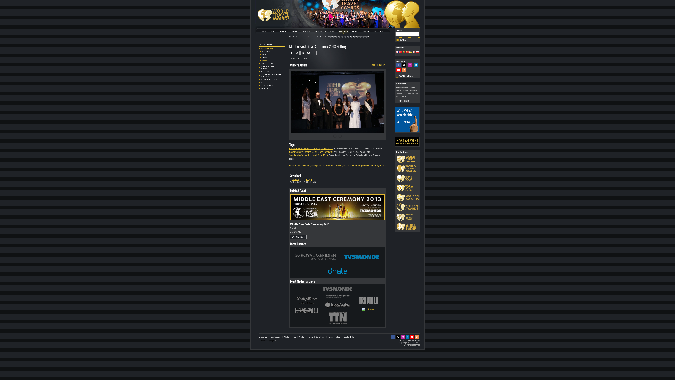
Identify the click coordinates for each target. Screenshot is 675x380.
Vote (273, 31)
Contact (378, 31)
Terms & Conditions (316, 337)
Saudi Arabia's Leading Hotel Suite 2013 (308, 155)
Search (264, 89)
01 (299, 36)
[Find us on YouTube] (398, 70)
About (366, 31)
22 (359, 36)
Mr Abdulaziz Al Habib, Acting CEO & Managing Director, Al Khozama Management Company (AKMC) (337, 165)
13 (335, 36)
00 (296, 36)
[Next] (337, 133)
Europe (265, 72)
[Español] (400, 52)
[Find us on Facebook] (398, 65)
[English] (397, 52)
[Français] (414, 52)
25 (368, 36)
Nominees (320, 31)
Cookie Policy (349, 337)
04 (308, 36)
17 (347, 36)
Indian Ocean (267, 63)
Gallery (343, 31)
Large (309, 179)
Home (264, 31)
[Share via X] (297, 53)
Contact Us (276, 337)
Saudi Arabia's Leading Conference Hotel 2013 (311, 152)
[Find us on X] (404, 65)
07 (317, 36)
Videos (355, 31)
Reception (266, 51)
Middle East (267, 49)
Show (264, 54)
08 (320, 36)
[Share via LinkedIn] (303, 53)
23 (362, 36)
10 (326, 36)
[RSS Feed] (404, 70)
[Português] (404, 52)
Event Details (298, 237)
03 (305, 36)
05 (311, 36)
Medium (295, 179)
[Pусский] (417, 52)
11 (329, 36)
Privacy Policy (334, 337)
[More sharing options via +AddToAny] (314, 53)
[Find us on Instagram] (410, 65)
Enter (283, 31)
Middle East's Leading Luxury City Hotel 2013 (311, 148)
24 (365, 36)
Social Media (406, 76)
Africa (264, 83)
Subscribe (404, 101)
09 (323, 36)
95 (290, 36)
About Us (263, 337)
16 (344, 36)
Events (294, 31)
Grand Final (267, 86)
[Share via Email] (308, 53)
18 (350, 36)
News (332, 31)
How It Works (298, 337)
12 (332, 36)
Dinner (264, 57)
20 (356, 36)
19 (353, 36)
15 (341, 36)
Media (286, 337)
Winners (306, 31)
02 (302, 36)
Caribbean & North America (271, 76)
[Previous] (335, 137)
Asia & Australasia (270, 80)
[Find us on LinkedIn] (416, 65)
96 (293, 36)
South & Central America (270, 67)
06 (314, 36)
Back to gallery (378, 65)
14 (338, 36)
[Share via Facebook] (291, 53)
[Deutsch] (410, 52)
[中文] (407, 52)
